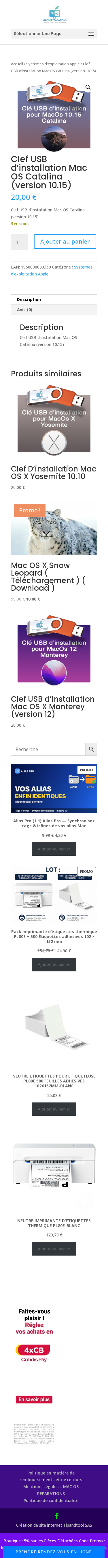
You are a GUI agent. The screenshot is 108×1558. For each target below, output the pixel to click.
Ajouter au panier (65, 241)
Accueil (17, 63)
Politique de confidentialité (51, 1500)
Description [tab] (29, 299)
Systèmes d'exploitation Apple (53, 63)
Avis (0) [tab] (24, 309)
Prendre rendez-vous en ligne (54, 1552)
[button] (88, 87)
